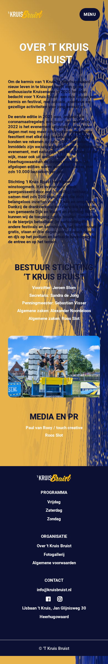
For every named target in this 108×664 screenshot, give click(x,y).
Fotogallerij (54, 554)
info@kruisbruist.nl (54, 589)
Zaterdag (54, 510)
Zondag (54, 518)
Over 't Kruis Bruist (54, 545)
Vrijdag (54, 501)
